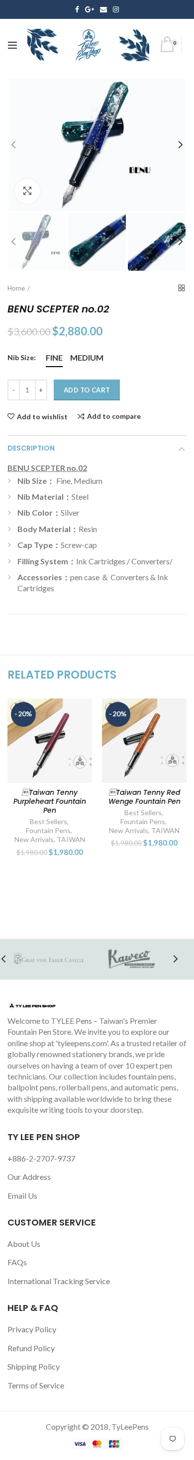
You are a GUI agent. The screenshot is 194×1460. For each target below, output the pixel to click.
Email (103, 9)
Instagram (116, 9)
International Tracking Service (58, 1281)
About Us (23, 1243)
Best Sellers (48, 821)
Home (16, 288)
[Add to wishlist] (78, 712)
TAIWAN (71, 839)
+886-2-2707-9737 (41, 1158)
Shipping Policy (33, 1366)
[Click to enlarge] (27, 191)
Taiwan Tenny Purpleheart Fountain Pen (49, 801)
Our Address (29, 1176)
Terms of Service (35, 1385)
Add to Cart (87, 390)
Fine (54, 357)
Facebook (77, 9)
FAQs (17, 1262)
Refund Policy (31, 1348)
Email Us (22, 1195)
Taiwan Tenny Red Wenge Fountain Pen (144, 797)
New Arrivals (34, 839)
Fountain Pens (48, 830)
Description (31, 448)
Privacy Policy (31, 1329)
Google (89, 9)
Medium (86, 357)
